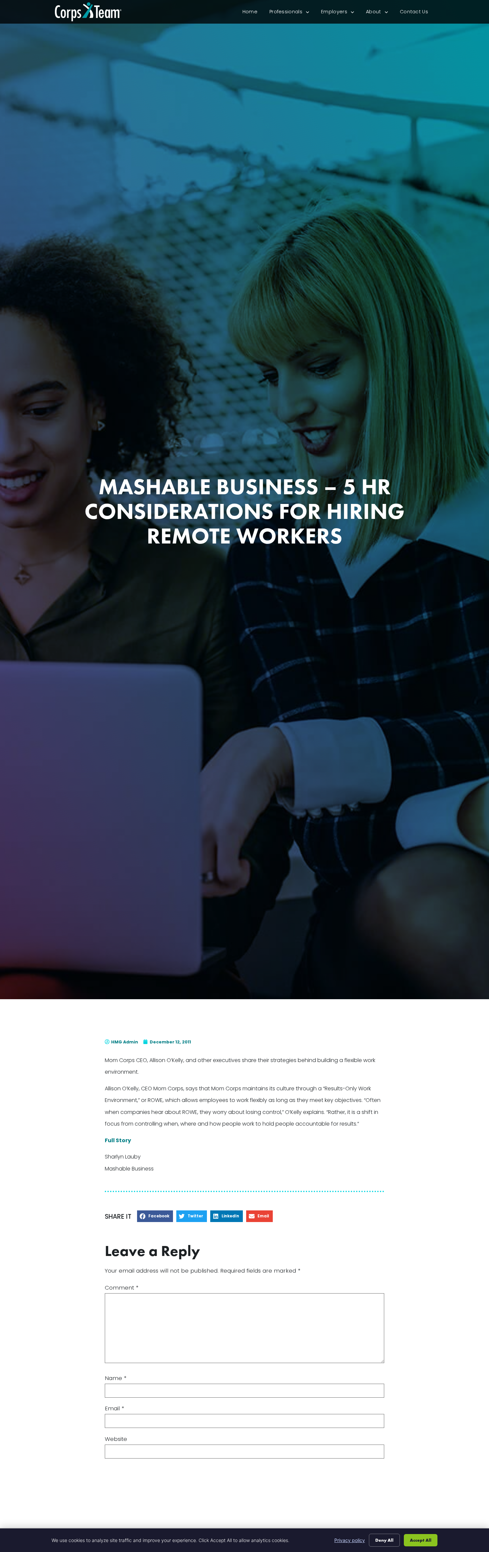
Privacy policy (349, 1540)
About (380, 13)
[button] (155, 1216)
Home (253, 13)
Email (114, 1408)
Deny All (384, 1540)
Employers (340, 13)
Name (115, 1378)
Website (116, 1439)
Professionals (292, 13)
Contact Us (417, 13)
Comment (121, 1288)
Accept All (420, 1540)
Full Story (118, 1140)
